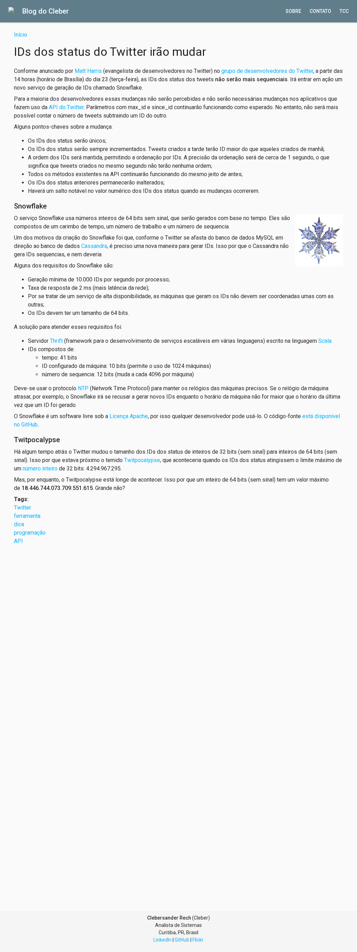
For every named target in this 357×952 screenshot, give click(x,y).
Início (20, 34)
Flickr (198, 940)
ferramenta (27, 516)
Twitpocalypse (142, 460)
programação (30, 532)
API (18, 541)
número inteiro (40, 468)
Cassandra (94, 246)
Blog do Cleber (45, 11)
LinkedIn (162, 940)
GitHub (182, 940)
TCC (344, 11)
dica (19, 524)
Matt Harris (88, 71)
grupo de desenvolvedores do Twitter (267, 71)
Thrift (56, 341)
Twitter (22, 507)
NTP (83, 388)
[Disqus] (178, 632)
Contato (320, 11)
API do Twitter (66, 107)
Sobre (293, 11)
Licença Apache (128, 416)
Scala (325, 341)
